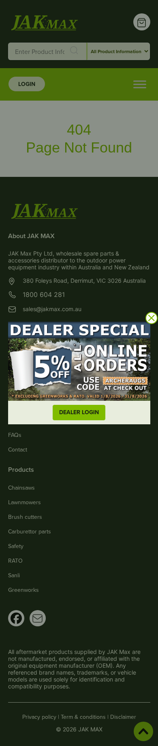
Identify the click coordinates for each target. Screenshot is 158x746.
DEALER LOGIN (79, 412)
